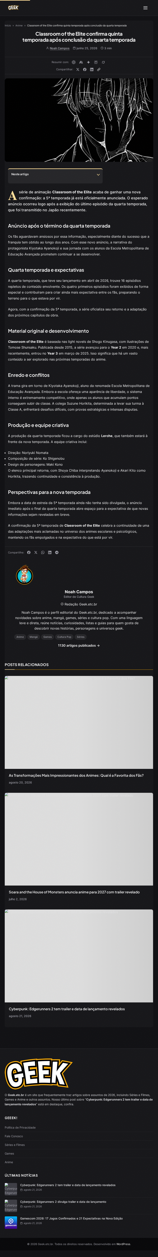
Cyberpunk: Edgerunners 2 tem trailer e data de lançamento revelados (67, 1009)
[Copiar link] (98, 69)
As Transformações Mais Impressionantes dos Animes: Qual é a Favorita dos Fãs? (76, 775)
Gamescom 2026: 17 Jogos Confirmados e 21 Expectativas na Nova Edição (71, 1218)
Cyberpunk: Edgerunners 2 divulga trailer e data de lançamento (63, 1201)
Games (9, 1153)
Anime (9, 1162)
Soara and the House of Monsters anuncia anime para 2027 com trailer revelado (74, 892)
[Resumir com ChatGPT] (73, 62)
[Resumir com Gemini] (88, 62)
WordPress (123, 1244)
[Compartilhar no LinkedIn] (91, 69)
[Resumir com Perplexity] (96, 62)
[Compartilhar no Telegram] (56, 552)
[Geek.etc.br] (13, 8)
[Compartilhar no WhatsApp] (42, 552)
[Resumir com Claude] (81, 62)
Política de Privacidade (20, 1127)
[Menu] (145, 7)
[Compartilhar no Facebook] (84, 69)
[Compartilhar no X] (77, 69)
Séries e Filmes (15, 1145)
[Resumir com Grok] (103, 62)
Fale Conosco (14, 1136)
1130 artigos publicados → (79, 645)
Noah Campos (60, 48)
